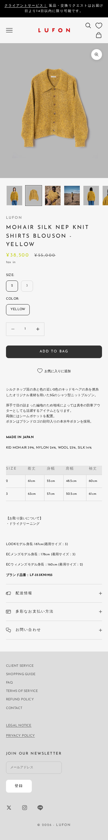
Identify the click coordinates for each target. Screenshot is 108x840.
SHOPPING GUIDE (20, 674)
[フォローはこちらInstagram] (25, 808)
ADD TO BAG (54, 351)
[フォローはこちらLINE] (40, 808)
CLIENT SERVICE (20, 666)
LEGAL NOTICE (19, 725)
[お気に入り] (99, 25)
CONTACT (14, 708)
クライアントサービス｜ (25, 5)
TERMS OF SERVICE (22, 691)
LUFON (14, 218)
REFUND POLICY (20, 699)
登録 (19, 786)
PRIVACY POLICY (20, 736)
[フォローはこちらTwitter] (9, 808)
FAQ (9, 682)
